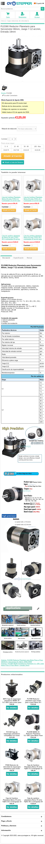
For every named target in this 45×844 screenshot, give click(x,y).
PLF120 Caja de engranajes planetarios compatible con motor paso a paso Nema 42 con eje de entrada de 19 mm (12, 735)
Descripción (6, 258)
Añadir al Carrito (9, 210)
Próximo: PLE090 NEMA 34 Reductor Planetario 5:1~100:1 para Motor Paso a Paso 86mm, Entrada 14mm (22, 664)
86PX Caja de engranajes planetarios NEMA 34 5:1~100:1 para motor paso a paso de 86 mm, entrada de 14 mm (11, 702)
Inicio (3, 21)
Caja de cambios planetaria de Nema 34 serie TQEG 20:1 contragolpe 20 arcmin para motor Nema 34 (11, 238)
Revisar (29, 258)
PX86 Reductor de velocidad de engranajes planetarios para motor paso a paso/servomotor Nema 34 (12, 768)
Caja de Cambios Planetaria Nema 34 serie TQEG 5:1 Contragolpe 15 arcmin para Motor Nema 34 (11, 199)
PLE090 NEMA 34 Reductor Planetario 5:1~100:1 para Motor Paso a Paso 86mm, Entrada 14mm (33, 735)
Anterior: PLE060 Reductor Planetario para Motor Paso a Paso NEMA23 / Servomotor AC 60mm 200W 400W (22, 661)
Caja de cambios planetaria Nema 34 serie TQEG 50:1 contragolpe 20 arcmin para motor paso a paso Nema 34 (33, 238)
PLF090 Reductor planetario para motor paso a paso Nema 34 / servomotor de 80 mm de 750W (33, 702)
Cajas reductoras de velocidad (17, 21)
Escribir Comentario (10, 95)
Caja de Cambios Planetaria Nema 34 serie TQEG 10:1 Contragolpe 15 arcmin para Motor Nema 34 (33, 199)
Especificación (18, 258)
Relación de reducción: (9, 129)
